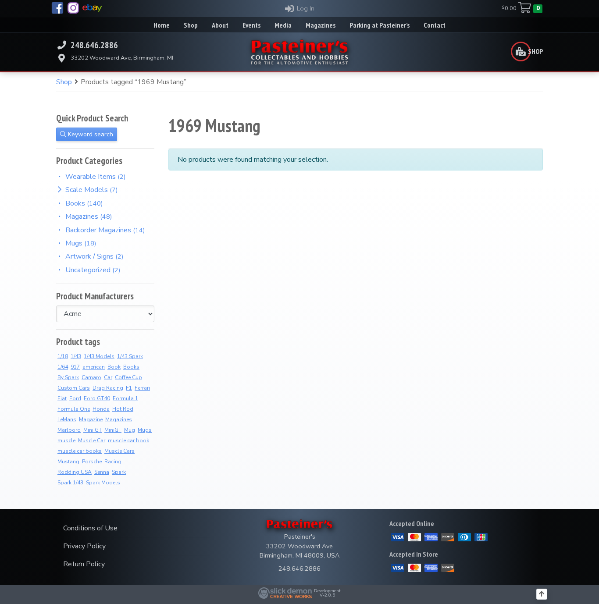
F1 (129, 387)
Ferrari (142, 387)
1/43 (76, 356)
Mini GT (92, 429)
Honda (101, 408)
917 (75, 366)
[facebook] (57, 7)
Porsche (92, 461)
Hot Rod (122, 408)
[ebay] (92, 7)
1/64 (62, 366)
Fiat (62, 398)
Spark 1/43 (70, 482)
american (93, 366)
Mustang (68, 461)
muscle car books (79, 451)
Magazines (118, 419)
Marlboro (69, 429)
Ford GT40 (97, 398)
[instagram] (73, 7)
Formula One (73, 408)
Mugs (145, 429)
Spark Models (103, 482)
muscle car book (128, 440)
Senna (101, 472)
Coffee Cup (128, 377)
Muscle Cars (119, 451)
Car (108, 377)
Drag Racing (108, 387)
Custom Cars (73, 387)
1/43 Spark (130, 356)
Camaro (91, 377)
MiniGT (112, 429)
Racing (112, 461)
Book (114, 366)
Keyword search (89, 134)
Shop (64, 82)
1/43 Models (99, 356)
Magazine (91, 419)
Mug (129, 429)
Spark (119, 472)
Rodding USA (74, 472)
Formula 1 (125, 398)
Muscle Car (91, 440)
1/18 (62, 356)
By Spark (68, 377)
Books (131, 366)
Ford (75, 398)
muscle (66, 440)
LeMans (66, 419)
